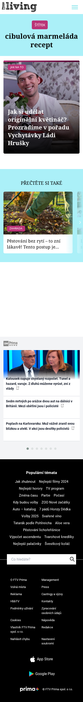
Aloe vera (62, 523)
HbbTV (14, 601)
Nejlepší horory (30, 488)
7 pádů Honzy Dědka (55, 509)
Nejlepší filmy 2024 (53, 482)
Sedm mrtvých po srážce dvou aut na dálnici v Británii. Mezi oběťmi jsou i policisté (39, 403)
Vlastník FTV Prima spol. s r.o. (22, 630)
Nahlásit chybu (20, 639)
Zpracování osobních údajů (51, 611)
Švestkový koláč (57, 544)
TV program (55, 488)
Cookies (15, 620)
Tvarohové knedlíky (59, 537)
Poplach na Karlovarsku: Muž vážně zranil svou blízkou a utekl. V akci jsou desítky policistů (40, 426)
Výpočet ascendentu (25, 537)
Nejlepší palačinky (27, 544)
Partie (45, 495)
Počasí (59, 495)
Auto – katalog (24, 509)
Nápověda (48, 620)
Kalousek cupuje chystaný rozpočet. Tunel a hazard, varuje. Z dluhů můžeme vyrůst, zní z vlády (38, 383)
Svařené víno (52, 516)
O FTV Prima (18, 580)
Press (45, 587)
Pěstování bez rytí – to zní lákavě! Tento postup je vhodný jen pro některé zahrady (33, 244)
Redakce (47, 627)
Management (50, 580)
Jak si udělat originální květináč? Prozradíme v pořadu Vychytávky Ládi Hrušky (38, 127)
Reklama (16, 594)
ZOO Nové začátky (56, 502)
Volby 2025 (30, 516)
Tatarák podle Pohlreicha (32, 523)
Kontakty (47, 601)
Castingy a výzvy (52, 594)
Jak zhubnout (25, 482)
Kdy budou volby (25, 502)
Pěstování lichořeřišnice (41, 530)
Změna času (28, 495)
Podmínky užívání (21, 608)
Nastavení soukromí (48, 641)
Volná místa (18, 587)
